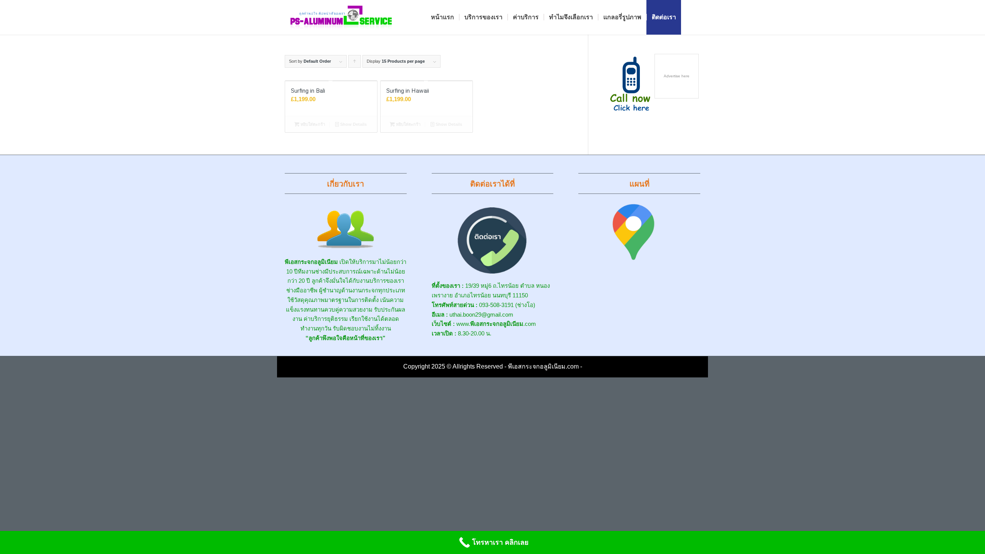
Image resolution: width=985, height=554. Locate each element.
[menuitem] (442, 17)
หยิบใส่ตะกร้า (312, 124)
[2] (341, 17)
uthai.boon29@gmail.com (481, 314)
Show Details (353, 124)
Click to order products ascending (355, 63)
